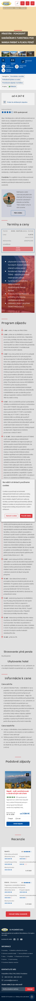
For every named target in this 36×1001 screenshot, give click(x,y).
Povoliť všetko (26, 516)
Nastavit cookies (11, 516)
